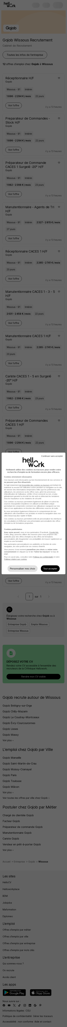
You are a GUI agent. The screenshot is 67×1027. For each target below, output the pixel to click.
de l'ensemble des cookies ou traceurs (34, 485)
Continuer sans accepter (52, 456)
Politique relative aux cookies (15, 559)
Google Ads (53, 532)
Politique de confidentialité (43, 557)
